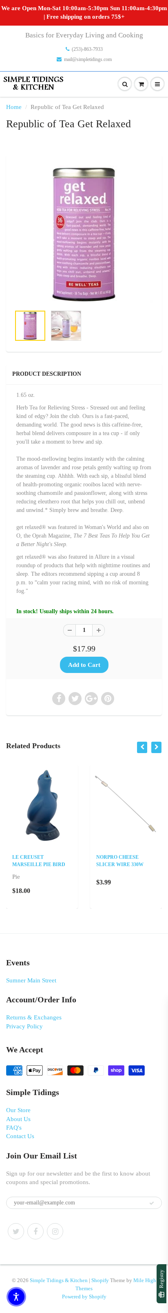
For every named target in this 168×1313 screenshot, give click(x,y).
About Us (18, 1119)
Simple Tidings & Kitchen (59, 1280)
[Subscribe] (152, 1203)
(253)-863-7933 (87, 49)
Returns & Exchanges (34, 1017)
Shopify (100, 1280)
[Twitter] (16, 1231)
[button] (16, 1296)
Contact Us (20, 1136)
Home (14, 107)
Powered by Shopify (84, 1296)
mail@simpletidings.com (88, 59)
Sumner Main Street (31, 980)
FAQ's (14, 1127)
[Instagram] (55, 1231)
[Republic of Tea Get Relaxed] (84, 234)
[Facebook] (35, 1231)
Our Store (18, 1110)
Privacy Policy (24, 1026)
